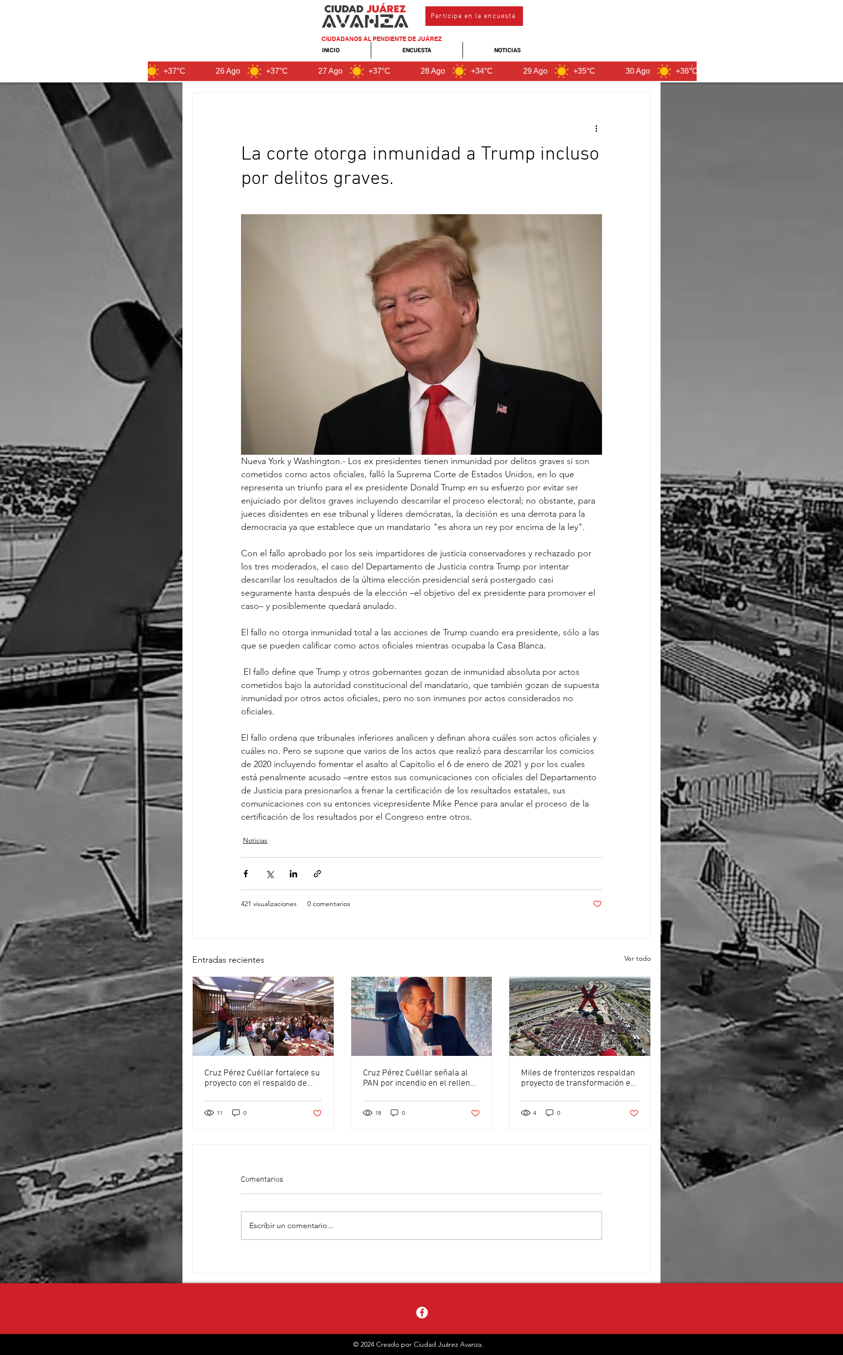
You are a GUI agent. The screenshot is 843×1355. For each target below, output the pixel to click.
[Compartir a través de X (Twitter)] (269, 873)
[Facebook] (422, 1312)
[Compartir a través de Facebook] (245, 873)
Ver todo (637, 958)
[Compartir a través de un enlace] (317, 873)
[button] (474, 16)
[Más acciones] (596, 128)
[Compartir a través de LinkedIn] (293, 873)
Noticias (255, 840)
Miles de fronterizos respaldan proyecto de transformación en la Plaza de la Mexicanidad (578, 1078)
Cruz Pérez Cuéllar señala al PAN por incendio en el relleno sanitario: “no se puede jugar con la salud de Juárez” (419, 1078)
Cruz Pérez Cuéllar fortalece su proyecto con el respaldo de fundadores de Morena (262, 1078)
